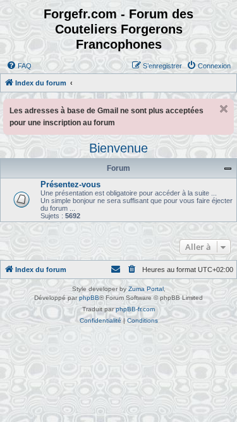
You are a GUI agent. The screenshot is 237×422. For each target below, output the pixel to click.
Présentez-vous (70, 184)
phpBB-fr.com (135, 309)
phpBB (89, 297)
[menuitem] (19, 65)
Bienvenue (118, 148)
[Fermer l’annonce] (224, 109)
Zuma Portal (146, 288)
